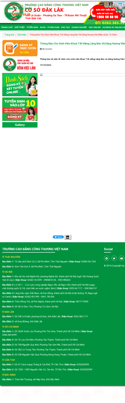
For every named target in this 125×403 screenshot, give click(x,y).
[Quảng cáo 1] (20, 64)
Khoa (43, 27)
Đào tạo (65, 27)
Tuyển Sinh (32, 27)
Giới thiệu (19, 27)
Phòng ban (53, 27)
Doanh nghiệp (79, 27)
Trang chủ (6, 27)
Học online (95, 27)
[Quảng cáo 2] (20, 84)
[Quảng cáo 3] (20, 109)
